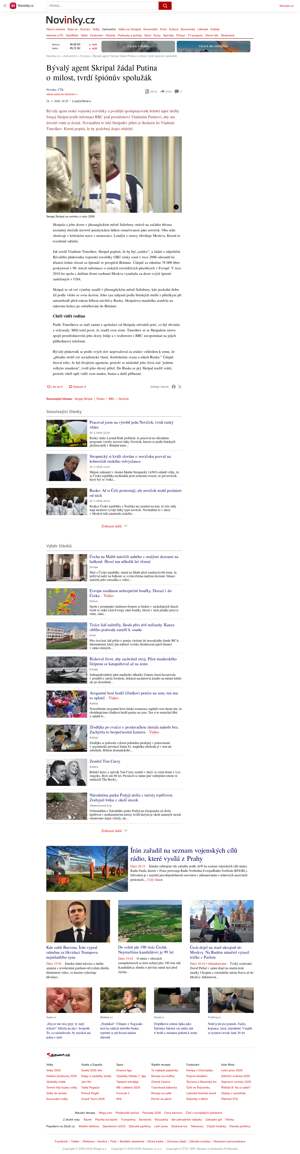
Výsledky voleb (56, 1081)
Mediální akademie (132, 1141)
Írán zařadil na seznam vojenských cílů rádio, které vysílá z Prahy (183, 854)
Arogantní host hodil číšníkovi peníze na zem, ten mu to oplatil (134, 695)
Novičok (124, 398)
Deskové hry (179, 1126)
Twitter (75, 1141)
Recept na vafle (161, 1093)
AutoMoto (72, 35)
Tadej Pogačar (90, 1087)
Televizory (197, 1126)
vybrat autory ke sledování (60, 94)
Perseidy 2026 (151, 1112)
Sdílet (168, 91)
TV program (195, 35)
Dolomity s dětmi (197, 1099)
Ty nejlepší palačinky (164, 1070)
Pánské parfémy (239, 1126)
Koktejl (215, 29)
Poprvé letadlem (196, 1076)
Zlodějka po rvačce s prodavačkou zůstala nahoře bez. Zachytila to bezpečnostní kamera (134, 729)
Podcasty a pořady (130, 35)
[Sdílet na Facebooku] (174, 387)
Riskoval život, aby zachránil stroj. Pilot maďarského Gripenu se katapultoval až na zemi (133, 661)
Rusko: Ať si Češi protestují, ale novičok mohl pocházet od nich (136, 493)
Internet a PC (54, 35)
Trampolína (128, 1119)
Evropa (94, 567)
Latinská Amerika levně (201, 1093)
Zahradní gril (213, 1119)
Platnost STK (229, 1099)
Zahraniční (109, 29)
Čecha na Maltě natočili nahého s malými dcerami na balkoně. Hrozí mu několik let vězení (134, 559)
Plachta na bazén (106, 1119)
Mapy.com (105, 1112)
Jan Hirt (86, 1081)
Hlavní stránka (55, 29)
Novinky (51, 89)
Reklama (88, 1141)
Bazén (88, 1119)
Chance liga (124, 1070)
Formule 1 (123, 1093)
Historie (110, 35)
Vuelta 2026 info (91, 1070)
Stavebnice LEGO (114, 1126)
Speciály (168, 35)
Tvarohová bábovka (164, 1087)
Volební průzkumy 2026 (61, 1076)
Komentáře (150, 29)
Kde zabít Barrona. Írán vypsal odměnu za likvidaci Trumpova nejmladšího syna (72, 952)
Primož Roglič (90, 1093)
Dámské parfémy (140, 1126)
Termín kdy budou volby (61, 1087)
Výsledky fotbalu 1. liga (131, 1076)
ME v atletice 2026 (128, 1087)
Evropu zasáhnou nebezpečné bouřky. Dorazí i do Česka (131, 593)
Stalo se (72, 29)
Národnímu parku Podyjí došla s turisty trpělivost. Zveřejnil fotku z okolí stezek (131, 797)
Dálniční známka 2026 (235, 1076)
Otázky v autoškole (233, 1093)
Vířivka (229, 1119)
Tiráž (113, 1141)
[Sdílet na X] (180, 387)
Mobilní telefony (89, 1126)
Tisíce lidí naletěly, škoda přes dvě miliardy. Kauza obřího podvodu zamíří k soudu (132, 627)
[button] (114, 174)
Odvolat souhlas (199, 1141)
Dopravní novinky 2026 (236, 1081)
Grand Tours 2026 (93, 1099)
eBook (153, 91)
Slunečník (145, 1119)
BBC (111, 398)
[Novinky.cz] (70, 21)
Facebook (61, 1141)
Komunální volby (57, 1099)
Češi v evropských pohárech (204, 1112)
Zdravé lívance (160, 1081)
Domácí (85, 29)
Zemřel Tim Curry (105, 761)
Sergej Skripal (83, 398)
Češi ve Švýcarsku (198, 1087)
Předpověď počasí (127, 1112)
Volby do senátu (56, 1093)
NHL (119, 1099)
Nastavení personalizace (229, 1141)
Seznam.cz (286, 5)
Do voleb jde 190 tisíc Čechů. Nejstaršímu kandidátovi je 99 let (146, 949)
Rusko (101, 398)
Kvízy (157, 35)
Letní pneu (161, 1126)
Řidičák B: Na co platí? (235, 1087)
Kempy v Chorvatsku (199, 1070)
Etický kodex (156, 1141)
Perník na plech (161, 1099)
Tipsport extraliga (127, 1081)
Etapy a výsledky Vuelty (96, 1076)
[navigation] (5, 5)
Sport (147, 35)
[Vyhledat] (165, 6)
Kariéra (102, 1141)
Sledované (227, 35)
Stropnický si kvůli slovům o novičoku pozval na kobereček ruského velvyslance (130, 458)
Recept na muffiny (163, 1076)
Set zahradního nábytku (186, 1119)
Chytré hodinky (216, 1126)
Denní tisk (212, 35)
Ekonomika (188, 29)
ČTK (60, 89)
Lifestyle (203, 29)
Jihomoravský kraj (100, 805)
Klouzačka (161, 1119)
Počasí (180, 35)
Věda (84, 35)
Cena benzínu (173, 1112)
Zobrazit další (111, 526)
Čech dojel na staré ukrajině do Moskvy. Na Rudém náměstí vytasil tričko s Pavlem (219, 952)
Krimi (163, 29)
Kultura (173, 29)
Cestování (96, 35)
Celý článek (155, 879)
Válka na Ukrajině (129, 29)
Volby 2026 (53, 1070)
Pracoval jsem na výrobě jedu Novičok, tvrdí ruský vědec (131, 424)
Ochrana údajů (176, 1141)
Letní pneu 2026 (231, 1070)
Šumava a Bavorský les (201, 1081)
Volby (96, 29)
